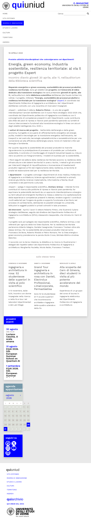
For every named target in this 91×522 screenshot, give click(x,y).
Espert (61, 100)
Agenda (6, 42)
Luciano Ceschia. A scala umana (12, 338)
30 (28, 424)
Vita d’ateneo (9, 18)
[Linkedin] (8, 453)
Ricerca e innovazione (13, 23)
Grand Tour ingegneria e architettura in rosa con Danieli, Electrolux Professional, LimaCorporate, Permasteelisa (44, 278)
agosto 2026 (10, 396)
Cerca (60, 13)
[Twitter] (13, 443)
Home (5, 14)
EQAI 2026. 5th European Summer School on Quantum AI (13, 355)
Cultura (6, 33)
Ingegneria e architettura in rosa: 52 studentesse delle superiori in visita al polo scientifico (19, 276)
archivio (15, 499)
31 (5, 429)
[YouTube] (13, 448)
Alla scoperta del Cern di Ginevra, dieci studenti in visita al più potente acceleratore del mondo (70, 276)
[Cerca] (88, 13)
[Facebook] (8, 443)
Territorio (8, 37)
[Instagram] (8, 448)
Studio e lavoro (10, 28)
